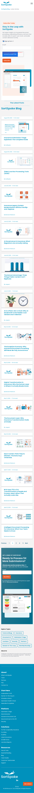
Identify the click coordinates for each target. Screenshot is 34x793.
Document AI (7, 637)
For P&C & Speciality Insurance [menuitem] (10, 730)
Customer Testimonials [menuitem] (8, 760)
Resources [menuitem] (5, 747)
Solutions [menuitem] (5, 727)
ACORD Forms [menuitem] (5, 740)
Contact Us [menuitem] (4, 685)
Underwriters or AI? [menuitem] (6, 693)
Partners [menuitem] (3, 680)
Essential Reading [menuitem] (6, 753)
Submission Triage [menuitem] (6, 711)
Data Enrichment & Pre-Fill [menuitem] (8, 719)
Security (14, 641)
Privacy (17, 786)
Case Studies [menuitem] (5, 758)
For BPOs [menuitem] (3, 735)
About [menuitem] (4, 672)
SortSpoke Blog (5, 9)
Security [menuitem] (3, 721)
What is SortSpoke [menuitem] (6, 675)
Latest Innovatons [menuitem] (6, 737)
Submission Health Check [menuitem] (8, 701)
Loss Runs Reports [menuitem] (6, 742)
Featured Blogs (7, 633)
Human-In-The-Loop (9, 645)
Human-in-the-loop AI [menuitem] (7, 696)
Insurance (19, 633)
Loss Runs (6, 641)
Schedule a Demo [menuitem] (6, 698)
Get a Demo (28, 784)
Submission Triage (20, 637)
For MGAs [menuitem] (4, 732)
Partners (23, 641)
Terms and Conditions (12, 582)
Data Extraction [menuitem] (5, 714)
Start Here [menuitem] (5, 690)
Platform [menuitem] (5, 709)
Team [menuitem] (3, 678)
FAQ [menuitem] (2, 682)
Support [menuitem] (3, 763)
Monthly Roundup (24, 645)
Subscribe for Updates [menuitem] (7, 703)
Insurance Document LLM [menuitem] (8, 716)
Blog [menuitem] (2, 755)
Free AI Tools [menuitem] (4, 750)
